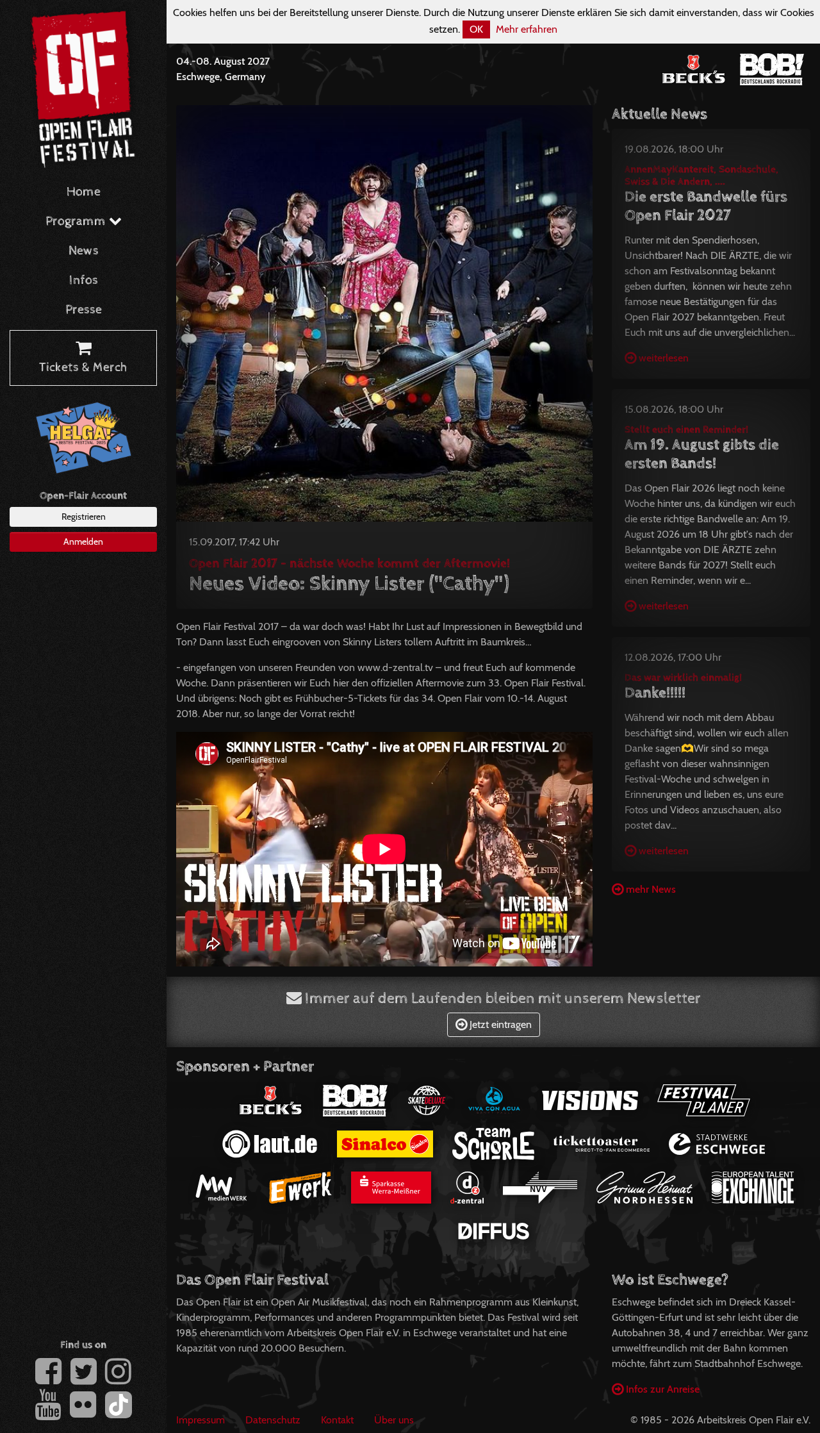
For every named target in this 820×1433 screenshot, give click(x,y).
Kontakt (337, 1420)
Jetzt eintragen (499, 1024)
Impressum (200, 1420)
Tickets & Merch (83, 367)
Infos (83, 280)
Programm (77, 221)
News (84, 251)
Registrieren (84, 516)
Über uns (394, 1420)
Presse (83, 309)
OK (476, 29)
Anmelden (83, 541)
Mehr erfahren (526, 29)
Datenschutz (272, 1420)
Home (84, 192)
